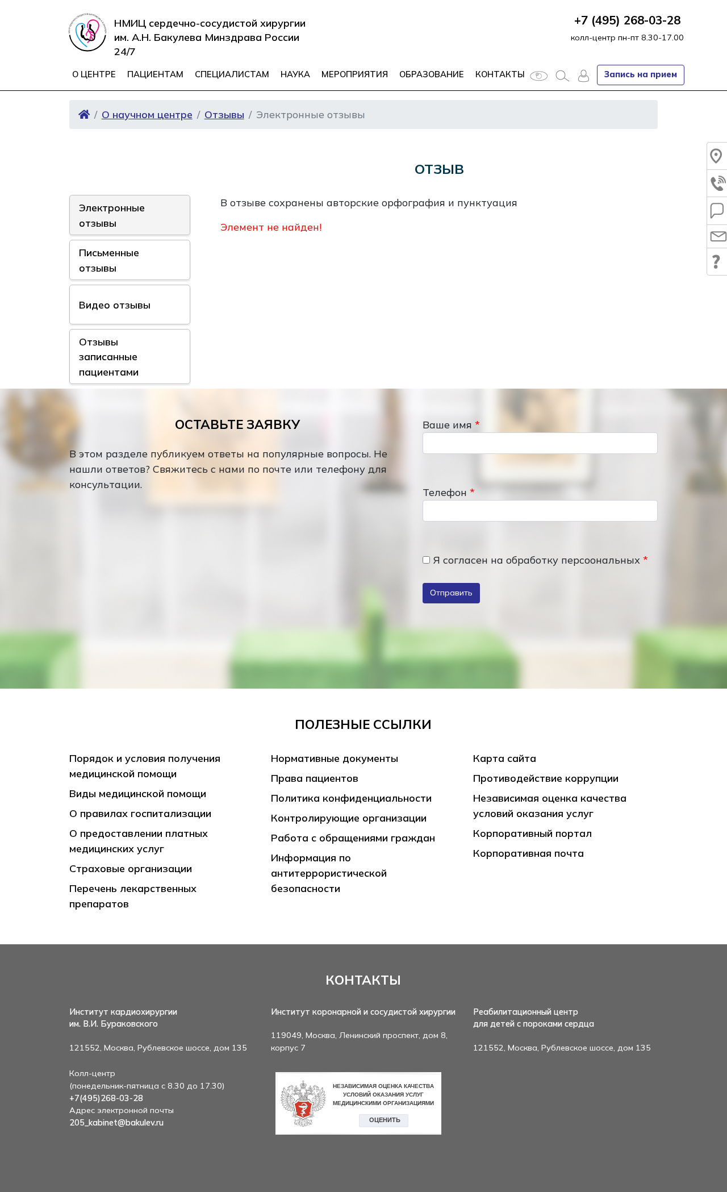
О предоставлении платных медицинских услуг (138, 841)
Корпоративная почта (528, 853)
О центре (94, 74)
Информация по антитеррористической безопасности (329, 873)
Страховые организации (130, 868)
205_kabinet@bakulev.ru (116, 1123)
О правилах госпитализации (140, 813)
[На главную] (84, 114)
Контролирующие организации (349, 817)
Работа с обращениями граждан (353, 837)
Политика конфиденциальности (351, 798)
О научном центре (147, 114)
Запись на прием (640, 74)
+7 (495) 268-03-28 (627, 19)
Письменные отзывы (109, 259)
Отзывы (224, 114)
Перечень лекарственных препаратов (133, 896)
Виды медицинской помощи (137, 793)
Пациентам (155, 74)
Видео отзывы (115, 304)
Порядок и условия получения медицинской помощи (144, 766)
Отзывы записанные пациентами (109, 356)
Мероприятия (354, 74)
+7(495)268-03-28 (106, 1098)
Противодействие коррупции (546, 778)
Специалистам (232, 74)
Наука (295, 74)
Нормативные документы (334, 758)
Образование (431, 74)
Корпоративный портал (532, 833)
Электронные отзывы (112, 214)
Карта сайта (504, 758)
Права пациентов (314, 778)
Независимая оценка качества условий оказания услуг (549, 805)
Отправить (451, 592)
